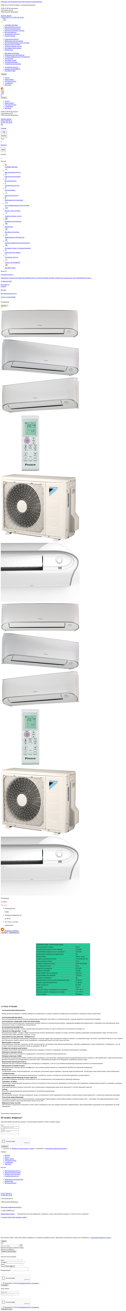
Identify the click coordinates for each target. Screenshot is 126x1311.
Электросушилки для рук (13, 46)
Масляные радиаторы (12, 53)
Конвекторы (9, 50)
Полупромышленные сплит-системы (17, 43)
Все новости (5, 284)
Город (3, 1266)
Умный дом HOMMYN (12, 69)
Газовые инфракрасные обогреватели (17, 57)
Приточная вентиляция (12, 29)
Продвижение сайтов (20, 1217)
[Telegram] (2, 14)
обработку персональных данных (23, 1148)
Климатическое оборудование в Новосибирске (26, 1)
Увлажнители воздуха (12, 34)
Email (2, 1264)
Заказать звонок (6, 15)
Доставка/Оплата (10, 81)
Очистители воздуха (12, 39)
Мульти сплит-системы (12, 44)
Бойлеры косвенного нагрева (14, 30)
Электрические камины (13, 252)
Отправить (5, 1146)
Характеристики (14, 932)
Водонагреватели (10, 32)
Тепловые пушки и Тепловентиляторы (18, 248)
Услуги (7, 78)
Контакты (8, 85)
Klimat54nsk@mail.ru (8, 1214)
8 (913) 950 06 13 (6, 17)
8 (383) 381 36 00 (18, 17)
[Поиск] (4, 19)
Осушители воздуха (11, 67)
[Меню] (1, 22)
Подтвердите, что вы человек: (11, 1135)
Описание (4, 932)
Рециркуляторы (10, 36)
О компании (9, 83)
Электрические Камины (13, 64)
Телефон (3, 1262)
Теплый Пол (9, 58)
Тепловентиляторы (11, 62)
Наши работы (9, 79)
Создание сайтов (6, 1217)
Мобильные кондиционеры (14, 41)
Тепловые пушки (10, 60)
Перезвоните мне (7, 1309)
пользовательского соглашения (28, 1283)
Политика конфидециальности (11, 1207)
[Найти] (21, 1245)
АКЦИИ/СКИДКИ (11, 25)
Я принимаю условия (21, 1283)
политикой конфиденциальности (56, 1148)
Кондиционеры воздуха (13, 27)
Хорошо (4, 1241)
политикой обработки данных (101, 1237)
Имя (2, 1260)
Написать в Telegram (11, 930)
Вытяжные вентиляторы (13, 48)
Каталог (4, 74)
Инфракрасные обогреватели (14, 55)
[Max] (3, 14)
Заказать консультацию (9, 1251)
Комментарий (5, 1270)
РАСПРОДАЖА (10, 71)
